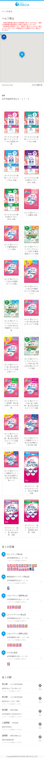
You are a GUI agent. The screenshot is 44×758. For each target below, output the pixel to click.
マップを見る (7, 11)
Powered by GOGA (7, 85)
